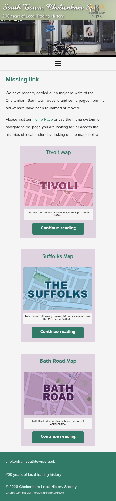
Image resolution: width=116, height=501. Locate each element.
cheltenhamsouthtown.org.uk (30, 461)
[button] (58, 63)
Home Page (43, 119)
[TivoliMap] (58, 192)
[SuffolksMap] (58, 295)
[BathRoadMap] (58, 400)
